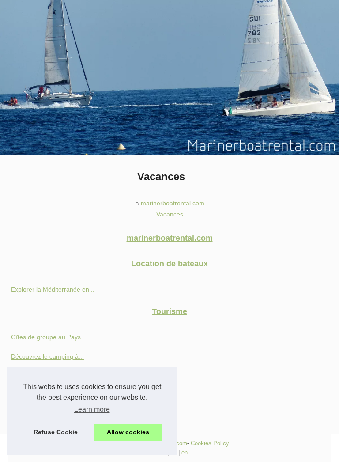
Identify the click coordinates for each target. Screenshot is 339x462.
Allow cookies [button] (128, 431)
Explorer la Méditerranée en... (52, 289)
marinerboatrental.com (172, 203)
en (184, 452)
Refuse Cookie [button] (56, 431)
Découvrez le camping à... (47, 356)
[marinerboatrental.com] (169, 77)
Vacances (169, 214)
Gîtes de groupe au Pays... (48, 337)
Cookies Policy (210, 443)
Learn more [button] (92, 409)
